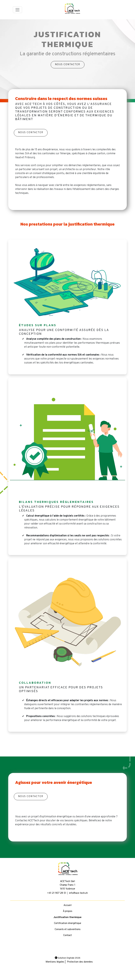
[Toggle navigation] (17, 9)
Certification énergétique (67, 923)
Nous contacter (67, 64)
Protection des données (80, 962)
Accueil (67, 905)
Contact (67, 935)
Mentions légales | (56, 962)
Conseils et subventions (68, 929)
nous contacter (30, 132)
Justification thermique (67, 917)
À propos (67, 911)
